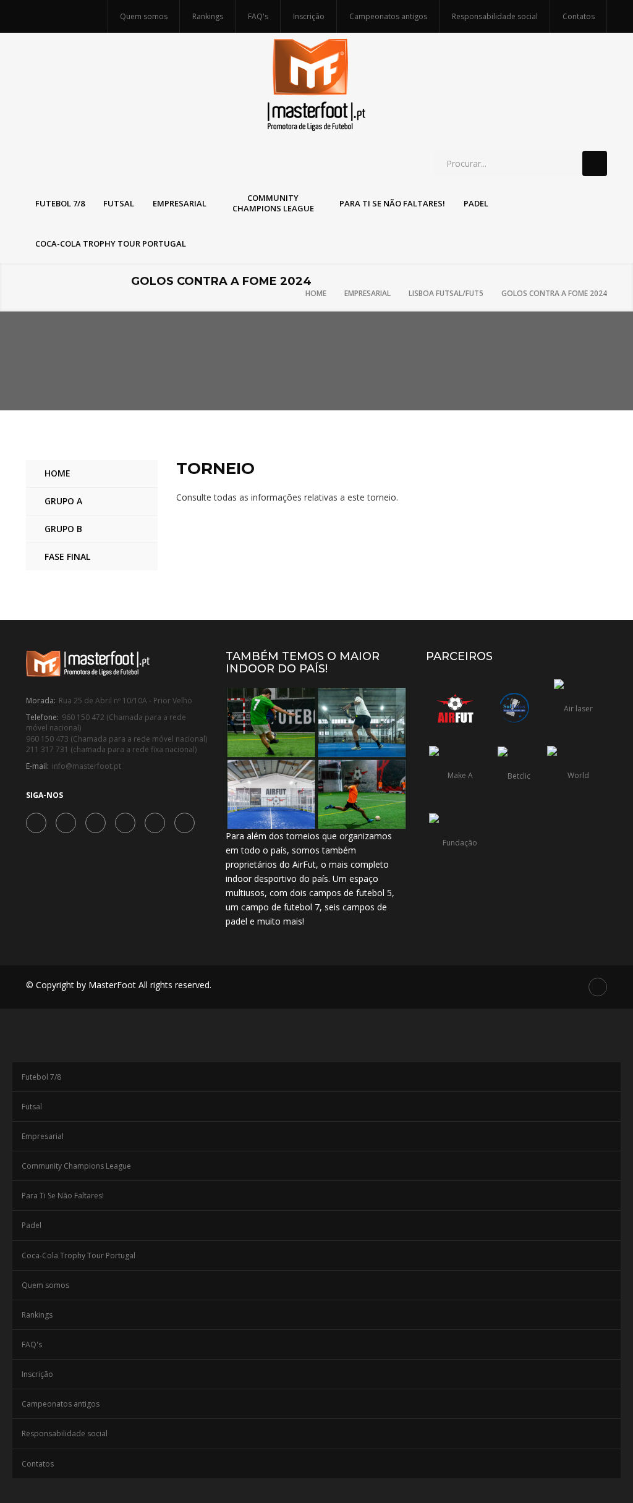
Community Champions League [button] (273, 203)
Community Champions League (76, 1166)
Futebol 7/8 (41, 1077)
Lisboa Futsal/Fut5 (446, 293)
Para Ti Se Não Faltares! (63, 1195)
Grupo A (63, 501)
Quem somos (144, 16)
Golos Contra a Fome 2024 (554, 293)
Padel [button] (476, 203)
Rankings (207, 16)
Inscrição (309, 16)
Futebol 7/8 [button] (60, 203)
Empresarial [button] (179, 203)
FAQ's (258, 16)
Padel (31, 1225)
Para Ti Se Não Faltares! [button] (392, 203)
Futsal (32, 1106)
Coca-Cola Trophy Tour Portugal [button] (110, 243)
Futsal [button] (118, 203)
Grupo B (63, 529)
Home (315, 293)
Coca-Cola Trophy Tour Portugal (78, 1255)
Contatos (579, 16)
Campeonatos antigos (388, 16)
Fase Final (67, 556)
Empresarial (367, 293)
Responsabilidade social (495, 16)
